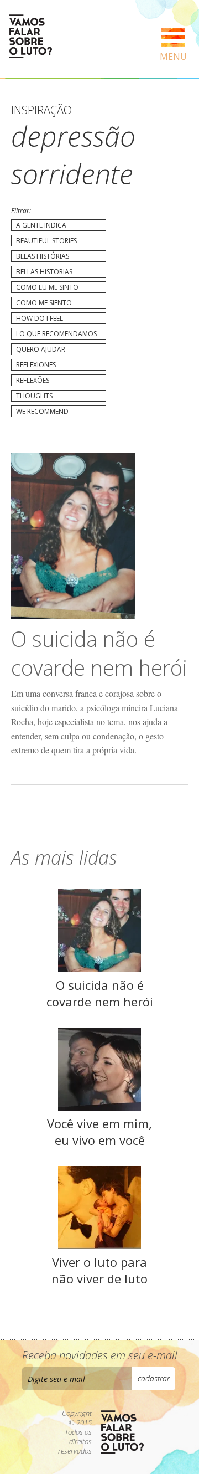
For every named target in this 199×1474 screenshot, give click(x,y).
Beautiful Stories (46, 240)
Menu (173, 56)
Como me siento (44, 302)
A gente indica (41, 225)
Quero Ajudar (40, 349)
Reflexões (32, 380)
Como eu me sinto (47, 287)
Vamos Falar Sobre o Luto (30, 36)
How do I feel (39, 318)
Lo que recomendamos (56, 333)
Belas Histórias (42, 256)
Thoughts (34, 395)
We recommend (42, 411)
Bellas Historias (44, 271)
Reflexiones (36, 364)
